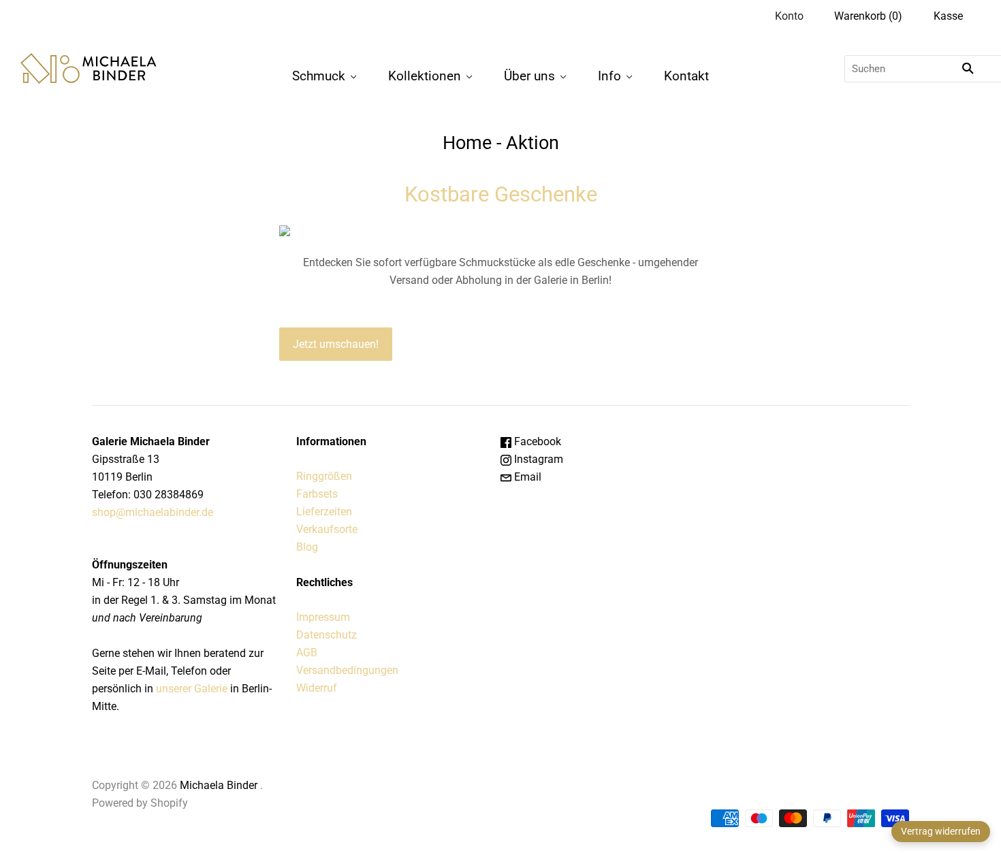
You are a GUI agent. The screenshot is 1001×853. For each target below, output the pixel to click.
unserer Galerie (191, 688)
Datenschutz (326, 634)
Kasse (948, 16)
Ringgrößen (324, 476)
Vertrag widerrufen (941, 831)
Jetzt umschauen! (336, 344)
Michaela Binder (218, 785)
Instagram (537, 459)
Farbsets (317, 493)
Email (526, 476)
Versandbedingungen (347, 670)
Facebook (536, 441)
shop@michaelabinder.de (152, 512)
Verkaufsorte (327, 529)
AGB (306, 652)
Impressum (323, 617)
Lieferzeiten (324, 511)
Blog (307, 547)
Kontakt (686, 76)
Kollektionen (424, 76)
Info (609, 76)
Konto (789, 16)
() (868, 16)
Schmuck (318, 76)
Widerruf (316, 687)
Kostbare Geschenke (500, 194)
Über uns (529, 76)
